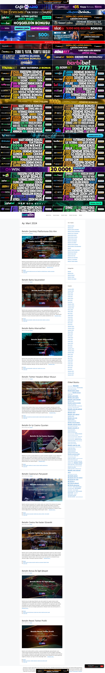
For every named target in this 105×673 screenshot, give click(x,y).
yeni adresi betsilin (72, 495)
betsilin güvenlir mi (71, 430)
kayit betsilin (70, 492)
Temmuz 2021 (71, 373)
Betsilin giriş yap (72, 418)
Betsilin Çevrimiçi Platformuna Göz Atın (39, 231)
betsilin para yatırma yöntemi (39, 513)
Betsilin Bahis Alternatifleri (33, 328)
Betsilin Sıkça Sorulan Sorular (73, 459)
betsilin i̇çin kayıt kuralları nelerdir (72, 436)
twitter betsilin (70, 493)
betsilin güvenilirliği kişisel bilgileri (73, 426)
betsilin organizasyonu (43, 465)
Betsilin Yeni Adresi (73, 215)
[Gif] (52, 101)
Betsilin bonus (77, 392)
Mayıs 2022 (70, 354)
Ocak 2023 (70, 339)
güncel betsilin (79, 491)
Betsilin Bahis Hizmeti (72, 237)
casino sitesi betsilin (77, 486)
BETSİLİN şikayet (73, 483)
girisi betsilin (70, 489)
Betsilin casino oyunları (74, 403)
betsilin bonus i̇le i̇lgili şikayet (28, 612)
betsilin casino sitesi (72, 405)
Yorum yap (25, 272)
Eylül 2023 (70, 324)
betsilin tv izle (70, 462)
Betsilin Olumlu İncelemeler (74, 231)
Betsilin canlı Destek (26, 660)
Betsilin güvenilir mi (73, 428)
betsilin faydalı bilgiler (75, 407)
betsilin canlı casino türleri (37, 319)
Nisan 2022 (70, 356)
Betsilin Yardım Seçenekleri (74, 250)
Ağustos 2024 (71, 304)
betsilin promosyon (72, 451)
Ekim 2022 (70, 345)
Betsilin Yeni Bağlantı (72, 240)
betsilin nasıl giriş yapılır (45, 612)
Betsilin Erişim (79, 405)
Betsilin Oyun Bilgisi (72, 242)
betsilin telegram (71, 461)
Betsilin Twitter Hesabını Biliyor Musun (39, 377)
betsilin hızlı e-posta (41, 368)
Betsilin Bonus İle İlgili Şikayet (35, 571)
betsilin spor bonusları (79, 458)
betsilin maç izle (78, 439)
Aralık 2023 (70, 319)
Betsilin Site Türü (71, 255)
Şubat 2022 (70, 360)
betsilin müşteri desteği (72, 442)
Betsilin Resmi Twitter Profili (34, 621)
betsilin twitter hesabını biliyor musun (46, 416)
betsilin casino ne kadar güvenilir (29, 562)
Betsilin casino (71, 401)
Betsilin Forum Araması (73, 244)
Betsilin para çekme (72, 449)
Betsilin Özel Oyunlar (72, 238)
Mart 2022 (70, 358)
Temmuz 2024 (71, 305)
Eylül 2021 (70, 369)
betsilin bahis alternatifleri (27, 368)
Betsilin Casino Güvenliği (73, 229)
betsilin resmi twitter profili (42, 660)
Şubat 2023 (70, 337)
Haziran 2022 (71, 352)
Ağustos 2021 (71, 371)
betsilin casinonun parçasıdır (28, 513)
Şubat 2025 (70, 294)
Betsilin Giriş (48, 215)
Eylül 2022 (70, 346)
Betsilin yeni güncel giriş (74, 471)
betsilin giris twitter (37, 612)
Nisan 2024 (70, 311)
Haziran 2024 (71, 307)
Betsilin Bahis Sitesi (73, 390)
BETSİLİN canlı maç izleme (75, 477)
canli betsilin (70, 486)
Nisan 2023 (70, 333)
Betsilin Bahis (80, 387)
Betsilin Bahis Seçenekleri (33, 280)
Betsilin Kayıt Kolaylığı (72, 252)
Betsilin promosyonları (74, 454)
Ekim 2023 (70, 322)
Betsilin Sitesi (76, 455)
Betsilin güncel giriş (74, 424)
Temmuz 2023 (71, 328)
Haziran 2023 (71, 330)
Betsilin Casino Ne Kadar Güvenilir (37, 522)
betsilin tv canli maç (46, 319)
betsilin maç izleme (72, 440)
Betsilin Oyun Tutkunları (73, 233)
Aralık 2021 (70, 363)
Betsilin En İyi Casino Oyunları (35, 425)
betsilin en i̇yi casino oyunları (34, 465)
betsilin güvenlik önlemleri (71, 429)
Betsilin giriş (71, 412)
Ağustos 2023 (71, 326)
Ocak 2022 (70, 361)
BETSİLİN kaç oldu (73, 479)
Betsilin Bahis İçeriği (72, 235)
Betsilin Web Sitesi (71, 464)
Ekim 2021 (70, 367)
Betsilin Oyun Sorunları (73, 257)
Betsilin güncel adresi (74, 422)
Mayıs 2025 (70, 292)
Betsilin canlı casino (73, 397)
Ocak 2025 (70, 296)
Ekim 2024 (70, 300)
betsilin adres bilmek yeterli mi (72, 387)
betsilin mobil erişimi (79, 440)
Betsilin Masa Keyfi (72, 253)
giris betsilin (47, 513)
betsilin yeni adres (72, 467)
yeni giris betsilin (71, 496)
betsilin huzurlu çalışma (71, 433)
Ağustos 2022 (71, 348)
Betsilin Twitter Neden (73, 261)
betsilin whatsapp (78, 464)
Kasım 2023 (70, 320)
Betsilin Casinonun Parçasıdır (35, 474)
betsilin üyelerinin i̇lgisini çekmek (72, 474)
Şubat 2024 (70, 315)
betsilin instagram (78, 433)
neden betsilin (76, 492)
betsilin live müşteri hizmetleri (33, 416)
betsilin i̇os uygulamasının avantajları (73, 435)
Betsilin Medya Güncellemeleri (74, 246)
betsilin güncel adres (72, 420)
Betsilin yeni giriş (78, 468)
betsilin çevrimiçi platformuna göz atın (30, 271)
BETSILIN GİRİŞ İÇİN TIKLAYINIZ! (52, 42)
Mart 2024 (70, 313)
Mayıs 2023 (70, 332)
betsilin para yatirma (71, 448)
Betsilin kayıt (80, 436)
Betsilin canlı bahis (73, 396)
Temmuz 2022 (71, 350)
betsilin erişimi (70, 407)
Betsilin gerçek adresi (75, 409)
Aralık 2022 (70, 341)
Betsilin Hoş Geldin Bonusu (42, 271)
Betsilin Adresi (71, 225)
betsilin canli (25, 416)
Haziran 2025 (71, 291)
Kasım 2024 (70, 298)
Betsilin (80, 215)
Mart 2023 (70, 335)
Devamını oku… (50, 267)
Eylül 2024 (70, 302)
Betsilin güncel (71, 419)
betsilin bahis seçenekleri (27, 319)
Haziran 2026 (71, 289)
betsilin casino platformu (72, 404)
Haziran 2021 (71, 374)
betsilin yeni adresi (51, 271)
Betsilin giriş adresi (73, 414)
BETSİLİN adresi (73, 476)
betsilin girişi (35, 368)
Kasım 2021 (70, 365)
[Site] (26, 73)
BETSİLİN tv (71, 481)
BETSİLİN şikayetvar (73, 485)
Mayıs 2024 (70, 309)
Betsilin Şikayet (56, 215)
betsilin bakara (70, 392)
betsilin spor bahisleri (39, 562)
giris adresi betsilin (71, 488)
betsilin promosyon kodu (73, 452)
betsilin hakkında (34, 660)
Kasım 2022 (70, 343)
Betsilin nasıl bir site (74, 445)
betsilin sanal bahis (70, 455)
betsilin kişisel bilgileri (71, 439)
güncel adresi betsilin (71, 491)
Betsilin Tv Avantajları (72, 259)
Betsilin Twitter (64, 215)
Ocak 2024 (70, 317)
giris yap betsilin (75, 489)
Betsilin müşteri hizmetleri (72, 443)
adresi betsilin (25, 465)
